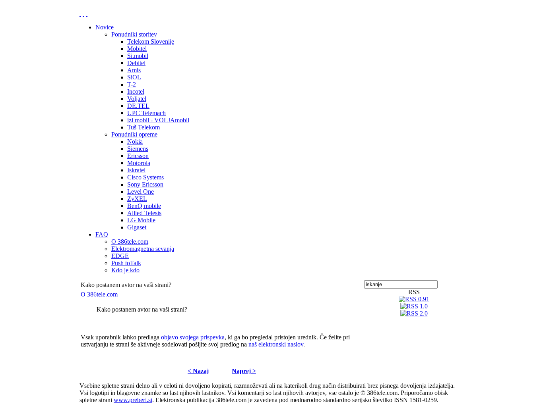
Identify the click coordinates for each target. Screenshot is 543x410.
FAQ (101, 234)
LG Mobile (141, 220)
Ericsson (138, 155)
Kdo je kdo (125, 270)
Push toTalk (126, 263)
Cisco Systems (145, 177)
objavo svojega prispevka (193, 337)
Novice (104, 27)
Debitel (136, 63)
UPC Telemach (146, 113)
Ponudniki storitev (134, 34)
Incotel (135, 91)
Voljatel (136, 98)
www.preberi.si (133, 400)
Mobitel (137, 48)
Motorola (138, 163)
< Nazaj (198, 371)
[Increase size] (80, 13)
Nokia (135, 141)
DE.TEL (138, 105)
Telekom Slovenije (150, 41)
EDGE (120, 255)
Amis (134, 70)
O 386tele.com (129, 241)
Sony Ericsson (145, 184)
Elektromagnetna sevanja (142, 248)
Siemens (137, 148)
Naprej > (244, 371)
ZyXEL (137, 198)
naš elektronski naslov (275, 344)
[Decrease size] (86, 13)
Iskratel (136, 170)
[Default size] (83, 13)
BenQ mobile (144, 205)
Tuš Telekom (143, 127)
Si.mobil (137, 55)
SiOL (134, 77)
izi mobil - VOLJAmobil (158, 120)
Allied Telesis (144, 213)
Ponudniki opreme (134, 134)
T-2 (131, 84)
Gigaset (136, 227)
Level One (140, 191)
